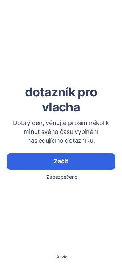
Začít (61, 161)
